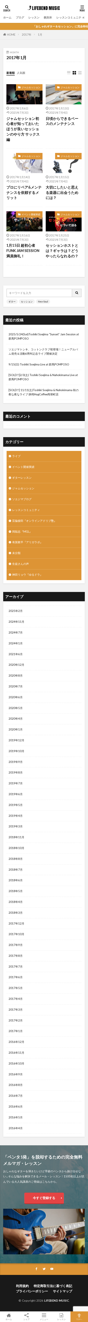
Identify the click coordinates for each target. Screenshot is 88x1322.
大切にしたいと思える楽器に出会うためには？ (62, 192)
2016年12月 (16, 1042)
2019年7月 (16, 783)
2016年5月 (16, 1117)
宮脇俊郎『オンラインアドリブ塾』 (34, 520)
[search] (77, 293)
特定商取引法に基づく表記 (53, 1286)
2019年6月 (16, 794)
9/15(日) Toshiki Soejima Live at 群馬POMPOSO (39, 364)
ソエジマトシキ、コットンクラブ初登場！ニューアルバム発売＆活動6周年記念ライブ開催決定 (43, 351)
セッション (27, 301)
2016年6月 (16, 1106)
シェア (26, 1319)
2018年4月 (16, 902)
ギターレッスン (22, 477)
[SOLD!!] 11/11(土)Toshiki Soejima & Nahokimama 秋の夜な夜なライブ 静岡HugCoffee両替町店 (44, 392)
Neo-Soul (43, 301)
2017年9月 (16, 945)
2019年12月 (16, 740)
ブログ (20, 17)
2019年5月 (16, 805)
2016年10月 (16, 1063)
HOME (11, 34)
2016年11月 (16, 1052)
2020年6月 (16, 697)
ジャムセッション (31, 87)
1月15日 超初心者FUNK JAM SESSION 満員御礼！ (22, 250)
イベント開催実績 (31, 214)
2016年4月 (16, 1128)
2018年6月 (16, 880)
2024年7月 (16, 632)
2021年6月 (16, 654)
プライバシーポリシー (32, 1291)
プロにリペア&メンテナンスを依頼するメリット (24, 192)
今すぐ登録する (44, 1198)
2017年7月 (16, 966)
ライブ (16, 456)
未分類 (16, 553)
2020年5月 (16, 708)
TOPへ (79, 1319)
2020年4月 (16, 718)
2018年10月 (16, 848)
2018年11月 (16, 837)
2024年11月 (16, 621)
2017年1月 (16, 1031)
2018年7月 (16, 869)
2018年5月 (16, 891)
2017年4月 (16, 998)
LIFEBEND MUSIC (56, 1300)
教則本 (48, 17)
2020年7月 (16, 686)
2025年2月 (16, 611)
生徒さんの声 (20, 563)
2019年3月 (16, 826)
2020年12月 (16, 664)
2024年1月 (16, 643)
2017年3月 (16, 1009)
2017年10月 (16, 934)
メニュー (44, 1319)
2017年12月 (16, 923)
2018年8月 (16, 858)
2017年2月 (16, 1020)
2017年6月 (16, 977)
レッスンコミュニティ (70, 17)
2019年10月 (16, 751)
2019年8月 (16, 772)
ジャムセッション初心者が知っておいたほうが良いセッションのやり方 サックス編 (23, 129)
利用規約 (22, 1286)
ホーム (7, 17)
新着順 (10, 72)
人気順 (21, 72)
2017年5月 (16, 988)
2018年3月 (16, 912)
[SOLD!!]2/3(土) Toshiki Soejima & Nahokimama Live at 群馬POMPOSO (43, 377)
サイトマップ (62, 1291)
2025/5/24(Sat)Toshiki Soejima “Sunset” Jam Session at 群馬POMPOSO (44, 336)
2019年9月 (16, 762)
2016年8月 (16, 1085)
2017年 (26, 34)
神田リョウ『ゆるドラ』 (27, 574)
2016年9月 (16, 1074)
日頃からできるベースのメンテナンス (62, 121)
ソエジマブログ (22, 499)
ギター (12, 301)
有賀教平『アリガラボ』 (27, 542)
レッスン (34, 17)
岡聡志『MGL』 (22, 531)
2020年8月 (16, 675)
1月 (40, 34)
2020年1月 (16, 729)
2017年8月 (16, 955)
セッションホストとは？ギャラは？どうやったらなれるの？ (62, 250)
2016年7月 (16, 1095)
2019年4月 (16, 815)
